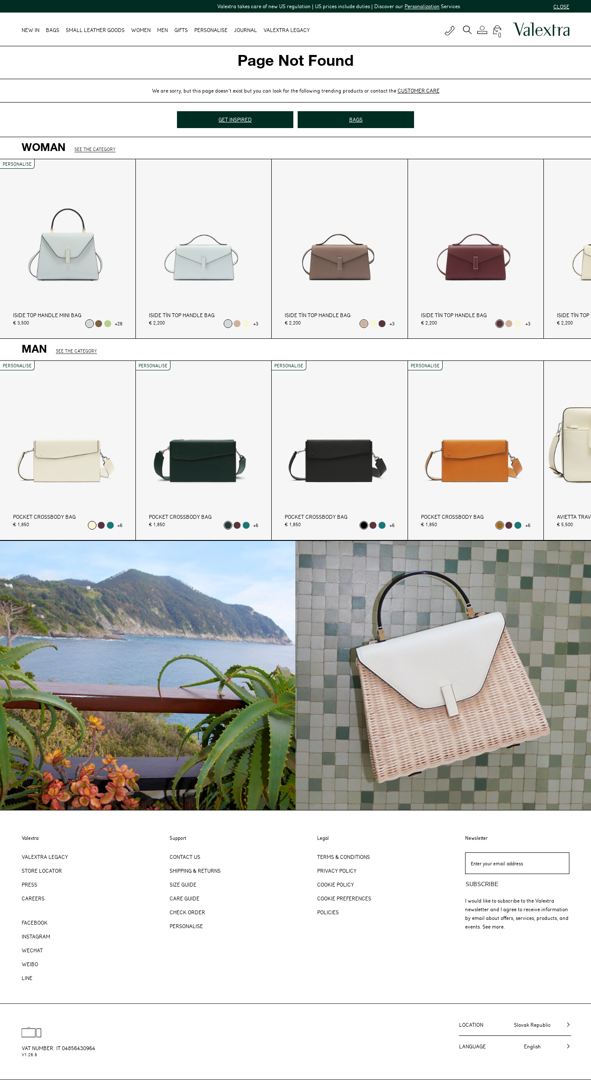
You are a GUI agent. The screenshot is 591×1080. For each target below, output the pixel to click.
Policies (328, 912)
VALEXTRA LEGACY (286, 30)
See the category (95, 149)
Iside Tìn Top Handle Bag (182, 315)
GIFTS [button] (181, 30)
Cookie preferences (344, 898)
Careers (33, 898)
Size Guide (183, 884)
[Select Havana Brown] (499, 525)
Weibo (30, 964)
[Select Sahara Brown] (237, 323)
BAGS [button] (52, 30)
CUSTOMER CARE (419, 90)
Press (29, 884)
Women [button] (141, 30)
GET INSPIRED (235, 119)
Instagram (36, 936)
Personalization (382, 6)
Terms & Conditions (343, 857)
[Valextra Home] (541, 29)
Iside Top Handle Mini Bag (47, 315)
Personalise (211, 30)
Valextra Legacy (45, 857)
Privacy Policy (337, 870)
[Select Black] (363, 525)
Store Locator (42, 870)
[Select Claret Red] (382, 323)
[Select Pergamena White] (246, 323)
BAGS (356, 119)
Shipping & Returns (195, 870)
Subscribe (482, 884)
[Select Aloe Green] (107, 323)
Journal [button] (245, 30)
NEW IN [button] (30, 30)
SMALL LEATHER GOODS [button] (95, 30)
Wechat (32, 950)
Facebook (35, 922)
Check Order (187, 912)
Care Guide (184, 898)
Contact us (185, 857)
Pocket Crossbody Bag (44, 517)
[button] (483, 30)
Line (27, 978)
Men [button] (162, 30)
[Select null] (89, 323)
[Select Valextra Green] (228, 525)
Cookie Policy (335, 884)
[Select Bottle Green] (110, 525)
